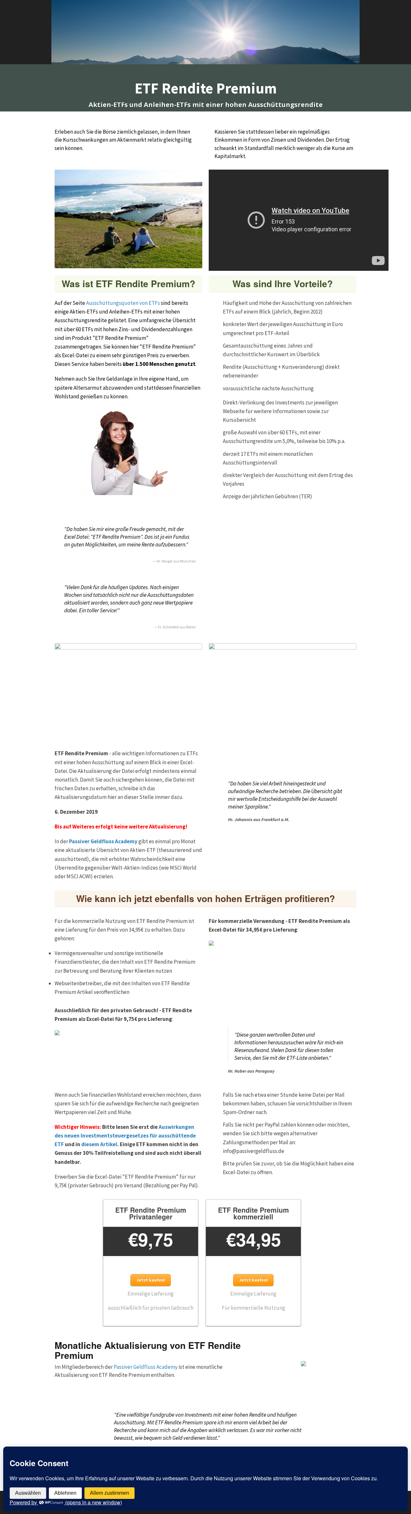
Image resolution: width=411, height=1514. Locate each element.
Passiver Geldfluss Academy (103, 841)
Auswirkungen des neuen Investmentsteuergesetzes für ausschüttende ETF (125, 1135)
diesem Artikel (99, 1144)
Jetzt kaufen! (150, 1280)
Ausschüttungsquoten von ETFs (123, 302)
